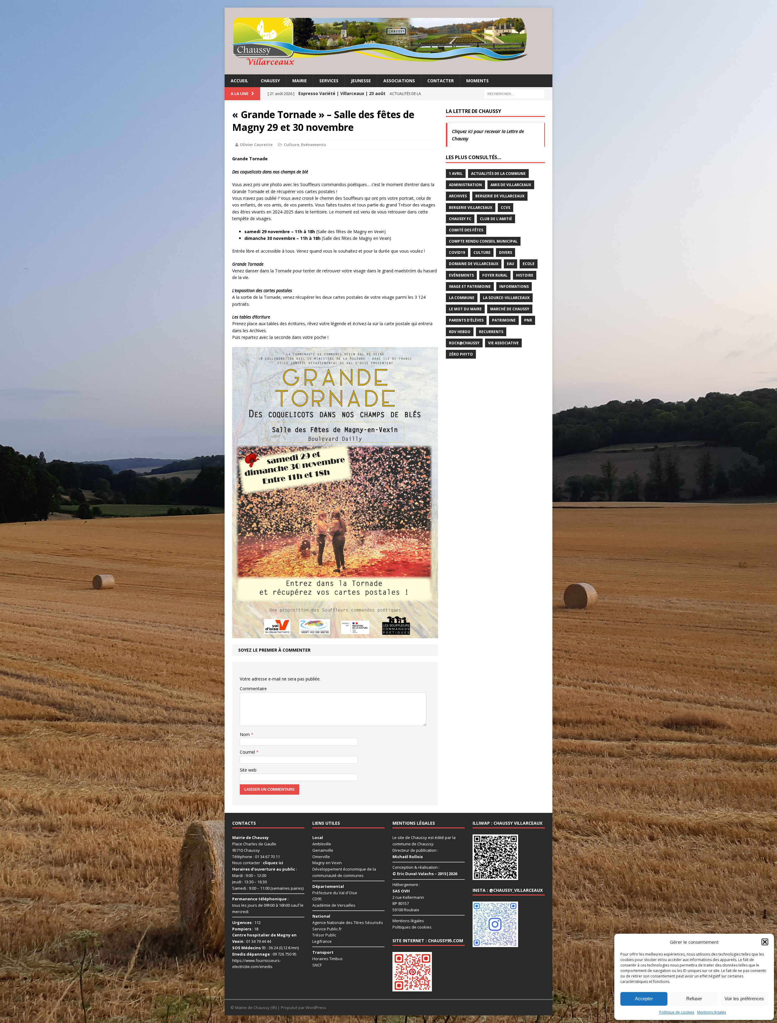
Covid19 (457, 252)
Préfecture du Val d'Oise (334, 892)
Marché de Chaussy (509, 309)
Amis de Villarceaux (510, 184)
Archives (458, 196)
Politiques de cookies (412, 927)
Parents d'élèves (466, 320)
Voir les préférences (744, 998)
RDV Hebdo (459, 331)
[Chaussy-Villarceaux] (388, 41)
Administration (465, 184)
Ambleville (321, 844)
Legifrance (322, 941)
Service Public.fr (327, 929)
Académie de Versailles (333, 905)
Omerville (321, 856)
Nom (245, 734)
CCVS (505, 207)
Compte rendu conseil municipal (483, 241)
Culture (291, 144)
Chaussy (270, 81)
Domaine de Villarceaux (473, 263)
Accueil (239, 81)
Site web (248, 770)
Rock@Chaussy (464, 343)
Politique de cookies (676, 1012)
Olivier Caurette (256, 144)
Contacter (440, 81)
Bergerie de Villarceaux (499, 196)
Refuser (694, 998)
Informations (514, 286)
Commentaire (253, 688)
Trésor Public (324, 935)
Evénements (313, 144)
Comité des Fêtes (466, 230)
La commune (461, 297)
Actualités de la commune (498, 173)
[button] (765, 942)
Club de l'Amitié (496, 218)
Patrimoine (504, 320)
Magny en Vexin (327, 862)
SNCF (317, 965)
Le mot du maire (465, 309)
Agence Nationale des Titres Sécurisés (347, 922)
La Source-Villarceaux (506, 297)
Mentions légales (711, 1012)
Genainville (322, 850)
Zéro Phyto (461, 354)
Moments (477, 81)
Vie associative (503, 343)
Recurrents (491, 331)
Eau (510, 263)
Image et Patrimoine (470, 286)
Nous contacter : (257, 862)
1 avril (456, 173)
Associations (399, 81)
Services (328, 81)
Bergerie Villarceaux (470, 207)
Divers (505, 252)
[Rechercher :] (514, 93)
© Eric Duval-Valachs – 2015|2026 (424, 873)
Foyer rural (494, 275)
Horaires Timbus (327, 958)
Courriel (248, 752)
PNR (528, 320)
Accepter (644, 998)
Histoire (524, 275)
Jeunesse (361, 81)
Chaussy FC (460, 218)
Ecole (528, 263)
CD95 (317, 899)
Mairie (299, 81)
